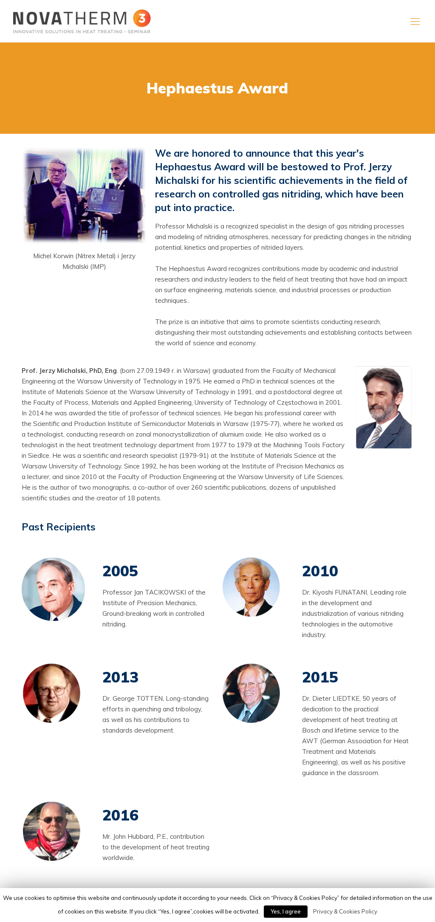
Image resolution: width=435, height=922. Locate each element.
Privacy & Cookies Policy (345, 911)
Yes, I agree (286, 911)
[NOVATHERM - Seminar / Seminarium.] (82, 21)
